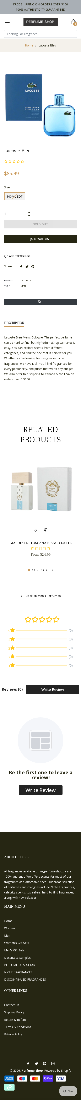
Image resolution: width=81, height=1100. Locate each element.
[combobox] (40, 34)
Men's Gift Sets (14, 950)
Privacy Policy (13, 1034)
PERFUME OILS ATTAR (19, 965)
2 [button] (33, 570)
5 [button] (47, 570)
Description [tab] (14, 323)
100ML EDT (15, 196)
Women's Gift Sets (16, 943)
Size (7, 187)
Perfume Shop (32, 1070)
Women (9, 928)
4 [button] (43, 570)
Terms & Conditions (17, 1027)
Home (29, 45)
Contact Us (11, 1005)
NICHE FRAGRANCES (18, 972)
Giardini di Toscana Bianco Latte (41, 543)
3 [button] (38, 570)
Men (7, 935)
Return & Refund (15, 1020)
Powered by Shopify (57, 1070)
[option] (40, 513)
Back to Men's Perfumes (43, 596)
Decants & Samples (17, 958)
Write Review (52, 689)
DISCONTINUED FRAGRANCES (25, 979)
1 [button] (29, 570)
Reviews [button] (12, 689)
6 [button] (52, 570)
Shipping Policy (14, 1012)
